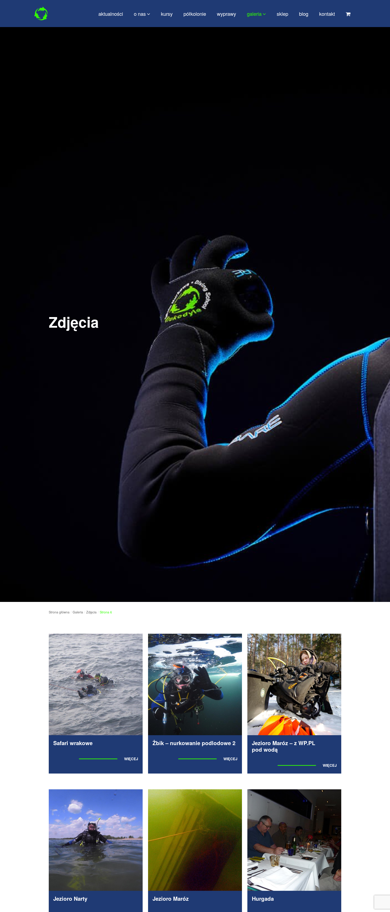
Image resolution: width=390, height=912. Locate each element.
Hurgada (263, 898)
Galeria (78, 612)
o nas (140, 13)
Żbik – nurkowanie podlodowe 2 (194, 743)
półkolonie (194, 13)
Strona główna (59, 612)
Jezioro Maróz (171, 898)
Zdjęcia (91, 612)
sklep (282, 13)
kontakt (327, 13)
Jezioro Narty (70, 898)
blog (303, 13)
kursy (167, 13)
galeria (254, 13)
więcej (131, 758)
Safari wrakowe (73, 743)
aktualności (110, 13)
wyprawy (226, 13)
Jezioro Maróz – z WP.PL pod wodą (283, 746)
